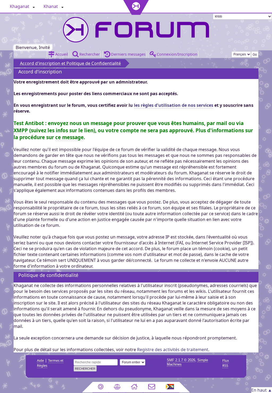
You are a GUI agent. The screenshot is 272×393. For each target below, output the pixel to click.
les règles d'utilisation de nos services (173, 105)
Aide (40, 360)
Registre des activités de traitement (172, 349)
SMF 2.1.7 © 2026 (181, 360)
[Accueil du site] (134, 387)
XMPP (21, 130)
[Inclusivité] (170, 387)
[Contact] (151, 387)
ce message (69, 137)
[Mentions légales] (117, 387)
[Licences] (101, 387)
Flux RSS (225, 363)
